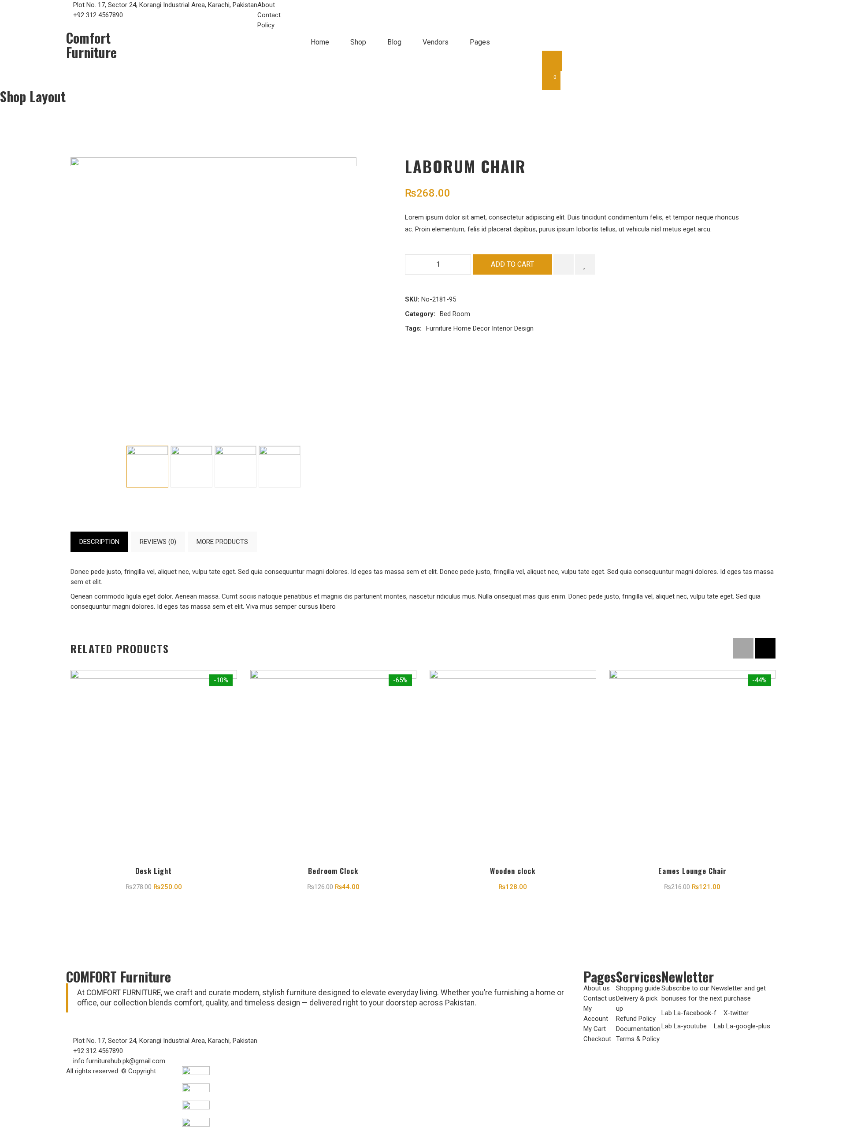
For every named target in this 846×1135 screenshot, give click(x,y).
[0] (551, 80)
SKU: (412, 299)
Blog (394, 42)
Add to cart (512, 264)
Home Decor (471, 328)
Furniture (439, 328)
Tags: (413, 328)
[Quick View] (154, 802)
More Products (222, 542)
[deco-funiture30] (191, 466)
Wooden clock (512, 871)
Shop (358, 42)
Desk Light (153, 871)
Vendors (436, 42)
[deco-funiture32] (235, 466)
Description (99, 542)
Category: (420, 314)
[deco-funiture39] (280, 466)
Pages (480, 42)
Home (320, 42)
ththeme (170, 1071)
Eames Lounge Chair (692, 871)
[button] (765, 648)
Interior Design (513, 328)
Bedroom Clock (333, 871)
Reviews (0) (158, 542)
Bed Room (42, 108)
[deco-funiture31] (147, 466)
